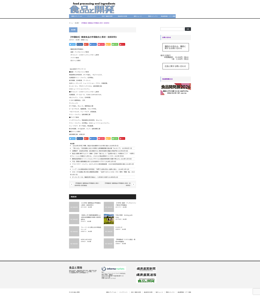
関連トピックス (153, 16)
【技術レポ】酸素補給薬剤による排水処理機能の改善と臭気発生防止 (91, 217)
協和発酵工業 (97, 86)
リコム (81, 97)
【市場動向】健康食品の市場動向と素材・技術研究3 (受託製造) (87, 184)
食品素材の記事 (122, 16)
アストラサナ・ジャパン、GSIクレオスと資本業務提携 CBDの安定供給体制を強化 (99, 164)
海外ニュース (138, 16)
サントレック (73, 103)
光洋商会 (90, 78)
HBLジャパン (73, 97)
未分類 (77, 23)
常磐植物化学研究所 (75, 75)
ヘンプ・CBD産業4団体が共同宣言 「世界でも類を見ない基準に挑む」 (95, 169)
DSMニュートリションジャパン (79, 89)
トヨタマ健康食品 (74, 100)
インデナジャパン (74, 120)
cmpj (86, 40)
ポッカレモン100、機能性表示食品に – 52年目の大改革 (90, 177)
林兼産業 (104, 83)
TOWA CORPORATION (93, 95)
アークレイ (86, 80)
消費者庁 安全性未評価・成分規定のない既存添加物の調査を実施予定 (95, 151)
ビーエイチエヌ (74, 109)
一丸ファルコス (97, 75)
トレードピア (84, 112)
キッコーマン (73, 86)
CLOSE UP (118, 227)
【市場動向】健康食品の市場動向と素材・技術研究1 (117, 184)
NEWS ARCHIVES (86, 239)
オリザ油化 (86, 75)
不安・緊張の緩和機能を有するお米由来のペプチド (88, 161)
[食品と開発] (92, 7)
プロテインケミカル (85, 86)
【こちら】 (113, 278)
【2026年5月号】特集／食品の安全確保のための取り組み (90, 146)
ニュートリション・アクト (91, 83)
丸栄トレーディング (75, 83)
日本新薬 (79, 80)
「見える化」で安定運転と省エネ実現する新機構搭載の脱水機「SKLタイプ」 (97, 148)
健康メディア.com (76, 16)
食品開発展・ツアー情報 (168, 16)
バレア (88, 129)
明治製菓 (90, 126)
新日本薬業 (72, 129)
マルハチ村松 (92, 109)
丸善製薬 (72, 78)
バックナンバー (92, 16)
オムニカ (80, 106)
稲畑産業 (83, 109)
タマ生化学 (81, 129)
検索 (188, 29)
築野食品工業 (89, 106)
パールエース (80, 95)
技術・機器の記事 (107, 16)
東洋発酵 (72, 80)
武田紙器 (93, 112)
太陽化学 (82, 134)
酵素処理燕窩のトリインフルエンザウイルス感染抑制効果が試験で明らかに (96, 159)
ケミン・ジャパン (80, 78)
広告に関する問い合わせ (175, 66)
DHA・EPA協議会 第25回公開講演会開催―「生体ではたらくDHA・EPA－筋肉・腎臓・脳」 (101, 172)
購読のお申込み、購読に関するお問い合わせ (175, 47)
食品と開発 (75, 267)
